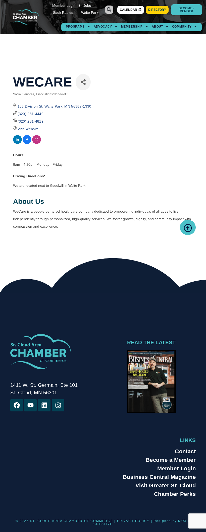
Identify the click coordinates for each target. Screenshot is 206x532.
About (157, 26)
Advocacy (103, 26)
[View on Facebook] (27, 143)
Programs (75, 26)
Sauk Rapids (63, 13)
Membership (132, 26)
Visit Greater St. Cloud (165, 485)
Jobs (87, 6)
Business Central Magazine (159, 477)
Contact (185, 451)
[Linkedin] (44, 405)
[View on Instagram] (36, 143)
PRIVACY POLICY (133, 521)
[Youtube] (30, 405)
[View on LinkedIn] (17, 143)
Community (182, 26)
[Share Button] (83, 82)
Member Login (63, 6)
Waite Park (89, 13)
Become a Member (171, 460)
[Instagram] (58, 405)
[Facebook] (16, 405)
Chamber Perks (175, 494)
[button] (109, 10)
